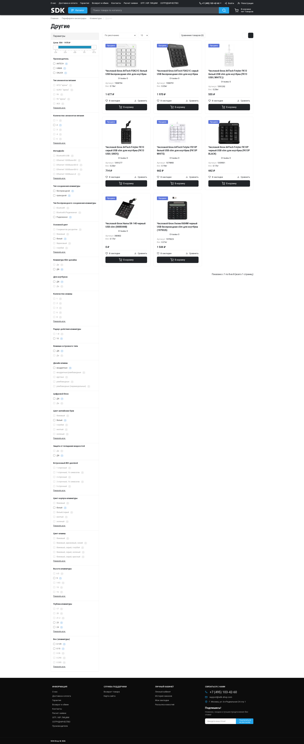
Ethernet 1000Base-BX (68, 160)
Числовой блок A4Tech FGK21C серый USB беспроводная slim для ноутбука (177, 72)
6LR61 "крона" (64, 90)
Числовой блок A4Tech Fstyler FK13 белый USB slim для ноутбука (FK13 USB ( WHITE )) (227, 74)
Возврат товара (112, 692)
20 (59, 613)
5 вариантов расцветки (68, 229)
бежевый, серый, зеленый (70, 552)
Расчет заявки (131, 3)
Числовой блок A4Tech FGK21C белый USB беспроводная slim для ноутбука (126, 72)
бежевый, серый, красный (69, 557)
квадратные (63, 368)
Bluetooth (62, 208)
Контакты (116, 3)
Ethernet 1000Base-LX (67, 174)
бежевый (62, 234)
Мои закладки (162, 700)
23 (59, 622)
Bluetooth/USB (64, 156)
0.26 (59, 653)
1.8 (59, 334)
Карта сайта (109, 696)
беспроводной (64, 191)
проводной (63, 195)
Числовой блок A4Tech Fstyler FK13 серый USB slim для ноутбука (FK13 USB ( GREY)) (124, 150)
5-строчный (63, 486)
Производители (60, 726)
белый (61, 239)
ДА (59, 269)
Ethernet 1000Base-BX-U (68, 169)
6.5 (59, 573)
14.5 (59, 583)
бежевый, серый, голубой (69, 547)
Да (59, 265)
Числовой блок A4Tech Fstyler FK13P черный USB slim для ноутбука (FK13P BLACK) (229, 150)
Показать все (59, 108)
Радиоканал (63, 217)
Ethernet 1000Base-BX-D (68, 165)
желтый (61, 429)
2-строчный (63, 477)
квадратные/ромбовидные (70, 372)
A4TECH (61, 64)
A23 (59, 104)
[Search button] (224, 10)
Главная (54, 18)
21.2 (59, 618)
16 (59, 592)
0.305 (60, 662)
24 (59, 627)
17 (59, 609)
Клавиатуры (96, 18)
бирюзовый (63, 243)
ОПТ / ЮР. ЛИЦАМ (149, 3)
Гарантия (84, 3)
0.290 (60, 658)
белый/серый (64, 512)
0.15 (59, 649)
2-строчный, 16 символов (69, 482)
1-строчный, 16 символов (69, 472)
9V (59, 94)
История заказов (163, 696)
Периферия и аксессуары (74, 18)
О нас (53, 3)
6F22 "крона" (63, 85)
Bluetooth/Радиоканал (68, 212)
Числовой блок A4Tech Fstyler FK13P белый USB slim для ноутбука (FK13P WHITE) (177, 150)
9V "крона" (62, 99)
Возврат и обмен (100, 3)
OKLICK (61, 73)
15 (59, 587)
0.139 (60, 644)
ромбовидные (64, 382)
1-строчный (63, 468)
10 (59, 338)
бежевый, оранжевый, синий (71, 543)
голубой (61, 248)
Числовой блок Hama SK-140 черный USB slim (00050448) (125, 225)
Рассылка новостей (164, 704)
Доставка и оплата (68, 3)
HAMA (60, 68)
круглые (61, 377)
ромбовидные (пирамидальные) (72, 386)
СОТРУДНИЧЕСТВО (169, 3)
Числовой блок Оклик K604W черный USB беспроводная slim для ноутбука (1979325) (177, 226)
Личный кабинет (163, 692)
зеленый (62, 434)
